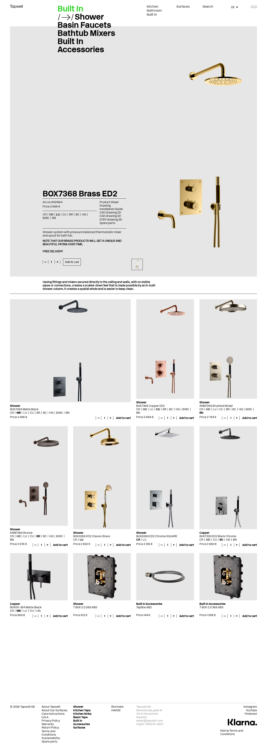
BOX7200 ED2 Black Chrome (217, 536)
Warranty (48, 724)
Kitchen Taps (82, 710)
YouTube (251, 710)
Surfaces (183, 7)
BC (45, 412)
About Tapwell (51, 706)
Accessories (81, 724)
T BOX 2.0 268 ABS (85, 607)
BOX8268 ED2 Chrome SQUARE (156, 536)
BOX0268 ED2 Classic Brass (91, 536)
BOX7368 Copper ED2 (150, 406)
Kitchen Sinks (82, 713)
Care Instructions (53, 713)
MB (19, 412)
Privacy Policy (51, 720)
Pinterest (251, 713)
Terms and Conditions (49, 732)
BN (67, 412)
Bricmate (117, 706)
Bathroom (154, 11)
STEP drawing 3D (111, 219)
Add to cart (72, 262)
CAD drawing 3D (110, 216)
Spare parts (107, 223)
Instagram (250, 706)
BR (38, 412)
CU (32, 412)
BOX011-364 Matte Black (26, 607)
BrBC (59, 412)
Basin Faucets (84, 25)
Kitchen (152, 7)
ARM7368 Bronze (21, 532)
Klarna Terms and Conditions (231, 732)
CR (12, 412)
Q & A (45, 717)
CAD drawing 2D (110, 212)
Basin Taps (80, 717)
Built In (152, 15)
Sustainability (51, 738)
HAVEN (115, 710)
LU (25, 412)
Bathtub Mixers (86, 33)
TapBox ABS (144, 607)
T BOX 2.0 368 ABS (211, 607)
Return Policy (50, 727)
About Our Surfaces (54, 710)
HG (51, 412)
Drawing (105, 205)
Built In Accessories (81, 45)
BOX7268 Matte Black (24, 409)
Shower (89, 17)
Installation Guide (111, 209)
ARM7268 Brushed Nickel (216, 406)
